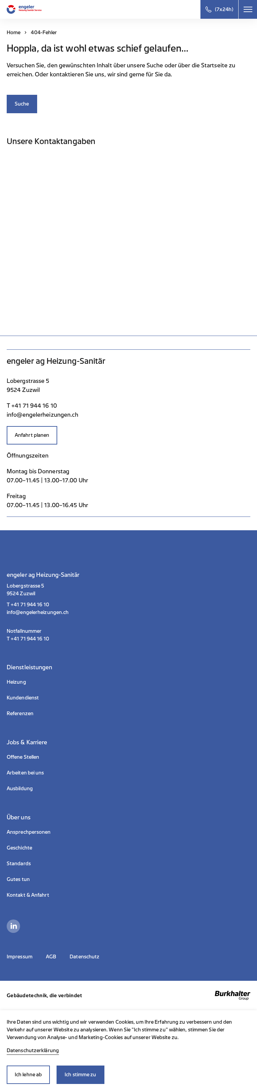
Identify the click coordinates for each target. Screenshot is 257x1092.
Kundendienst (23, 698)
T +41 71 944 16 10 (32, 406)
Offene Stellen (23, 757)
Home (13, 33)
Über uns (18, 817)
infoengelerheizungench (42, 415)
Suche (22, 104)
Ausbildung (20, 789)
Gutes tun (18, 879)
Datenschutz (84, 957)
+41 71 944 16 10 (30, 605)
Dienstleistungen (30, 667)
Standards (19, 864)
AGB (51, 957)
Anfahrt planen (32, 435)
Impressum (19, 957)
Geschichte (19, 848)
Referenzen (20, 713)
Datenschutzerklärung (33, 1050)
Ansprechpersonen (29, 832)
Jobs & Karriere (27, 742)
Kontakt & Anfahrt (28, 895)
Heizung (16, 682)
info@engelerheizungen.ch (38, 612)
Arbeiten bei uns (25, 773)
